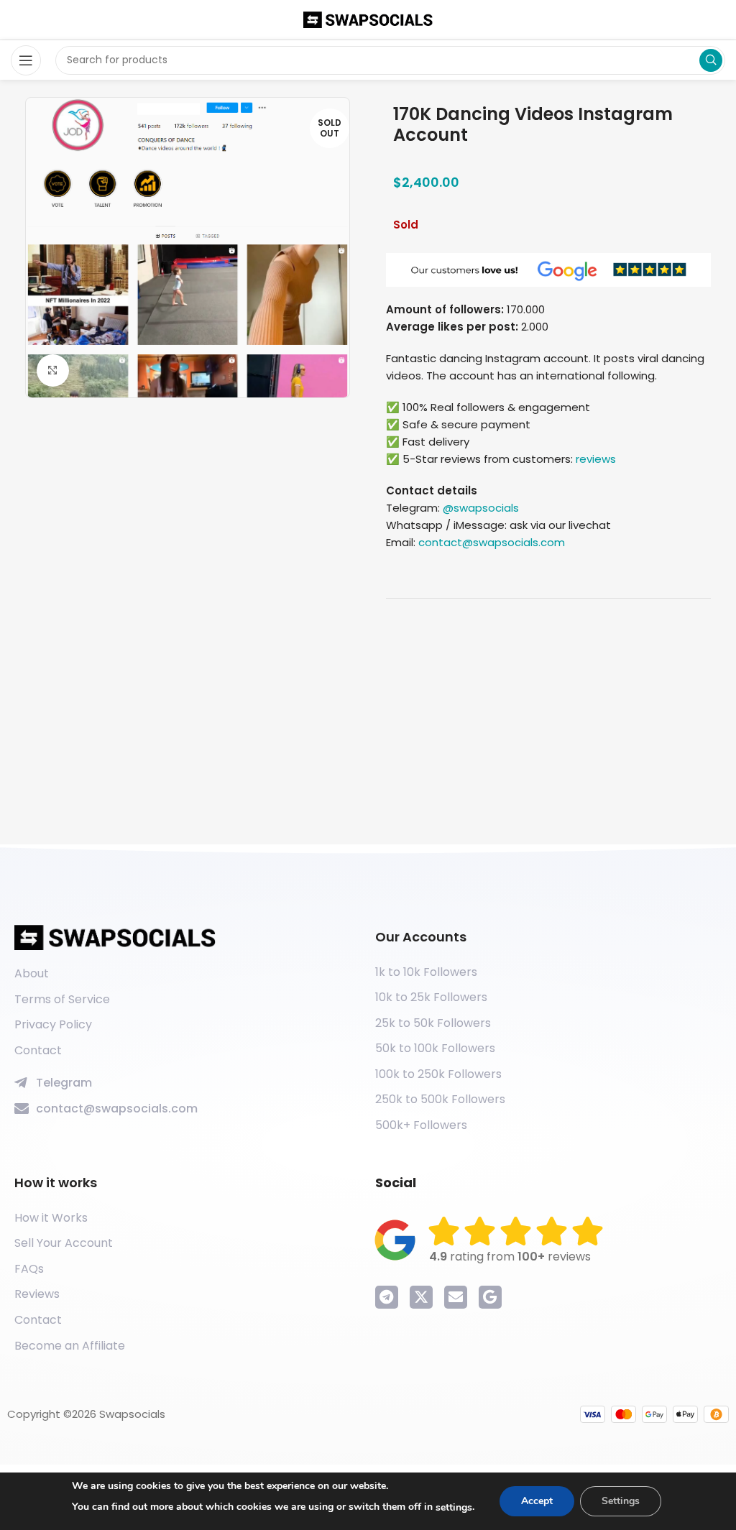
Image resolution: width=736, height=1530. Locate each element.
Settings (621, 1501)
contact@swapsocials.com (491, 542)
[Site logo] (368, 19)
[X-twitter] (421, 1297)
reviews (596, 458)
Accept (537, 1501)
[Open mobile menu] (26, 60)
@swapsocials (481, 507)
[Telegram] (386, 1297)
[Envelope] (455, 1297)
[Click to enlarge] (53, 370)
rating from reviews (510, 1256)
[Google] (490, 1297)
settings (454, 1507)
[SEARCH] (710, 60)
